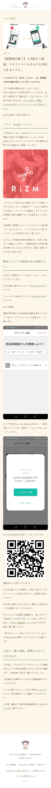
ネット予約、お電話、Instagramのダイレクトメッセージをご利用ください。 (25, 104)
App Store (37, 285)
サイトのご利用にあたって (25, 776)
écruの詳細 (11, 764)
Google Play (39, 296)
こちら (41, 689)
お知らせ (41, 764)
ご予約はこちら (38, 770)
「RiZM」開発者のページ (20, 622)
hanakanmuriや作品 (26, 764)
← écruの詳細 (9, 18)
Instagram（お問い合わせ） (18, 770)
